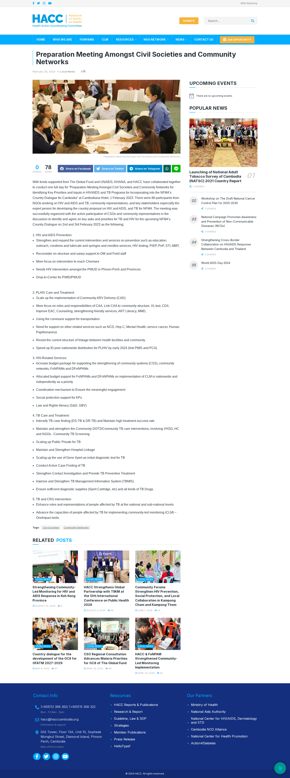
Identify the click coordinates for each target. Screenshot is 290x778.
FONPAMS (87, 39)
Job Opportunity (238, 39)
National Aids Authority (208, 712)
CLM (105, 39)
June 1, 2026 (144, 610)
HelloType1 (122, 746)
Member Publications (130, 732)
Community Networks (76, 527)
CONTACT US (203, 39)
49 (109, 668)
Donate (189, 20)
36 (158, 610)
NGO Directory (249, 3)
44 (161, 673)
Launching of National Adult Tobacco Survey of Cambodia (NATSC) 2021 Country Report (215, 176)
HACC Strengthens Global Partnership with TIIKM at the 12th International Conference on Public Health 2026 (106, 596)
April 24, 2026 (146, 673)
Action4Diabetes (203, 743)
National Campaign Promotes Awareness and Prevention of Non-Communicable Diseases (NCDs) (228, 221)
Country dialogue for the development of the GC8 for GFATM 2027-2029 (55, 658)
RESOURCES (125, 39)
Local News (67, 71)
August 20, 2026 (45, 605)
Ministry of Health (204, 705)
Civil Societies (51, 527)
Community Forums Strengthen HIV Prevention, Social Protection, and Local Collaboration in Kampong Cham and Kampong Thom (157, 596)
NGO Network (155, 39)
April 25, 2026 (94, 668)
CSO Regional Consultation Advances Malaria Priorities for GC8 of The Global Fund (105, 658)
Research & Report (128, 712)
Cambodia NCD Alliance (209, 729)
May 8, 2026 (42, 668)
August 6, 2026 (95, 610)
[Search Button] (253, 21)
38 (111, 610)
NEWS (180, 39)
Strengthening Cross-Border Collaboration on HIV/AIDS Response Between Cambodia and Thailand (226, 244)
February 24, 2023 (44, 71)
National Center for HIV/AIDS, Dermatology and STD (224, 720)
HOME (40, 39)
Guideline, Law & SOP (130, 718)
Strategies (121, 725)
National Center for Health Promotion (219, 736)
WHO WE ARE (62, 39)
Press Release (124, 739)
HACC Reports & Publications (136, 705)
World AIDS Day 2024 (215, 263)
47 (55, 668)
